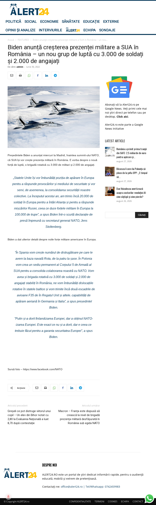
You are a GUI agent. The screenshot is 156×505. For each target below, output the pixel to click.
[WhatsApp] (29, 75)
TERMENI (99, 501)
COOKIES (112, 501)
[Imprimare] (20, 75)
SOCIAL (31, 21)
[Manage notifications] (8, 497)
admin (20, 66)
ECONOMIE (49, 21)
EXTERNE (111, 21)
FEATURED (23, 39)
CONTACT (138, 501)
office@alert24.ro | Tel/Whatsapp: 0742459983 (90, 486)
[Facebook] (37, 75)
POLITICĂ (13, 21)
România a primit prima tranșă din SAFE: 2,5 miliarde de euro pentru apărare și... (131, 153)
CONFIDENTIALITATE (80, 501)
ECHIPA (89, 30)
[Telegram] (55, 75)
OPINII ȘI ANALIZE (20, 30)
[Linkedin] (46, 75)
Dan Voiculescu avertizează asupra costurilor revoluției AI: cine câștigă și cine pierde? (131, 193)
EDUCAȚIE (91, 21)
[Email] (11, 75)
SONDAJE (107, 30)
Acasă (11, 39)
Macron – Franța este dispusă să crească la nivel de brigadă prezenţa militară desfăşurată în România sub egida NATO (79, 417)
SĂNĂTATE (71, 21)
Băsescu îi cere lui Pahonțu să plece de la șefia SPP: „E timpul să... (131, 173)
